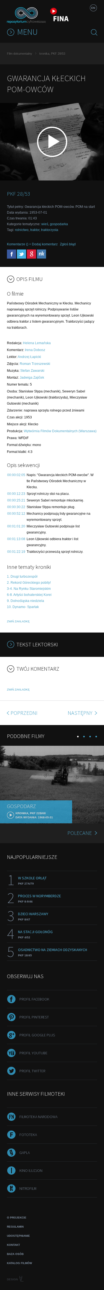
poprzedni (24, 712)
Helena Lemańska (37, 343)
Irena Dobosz (35, 350)
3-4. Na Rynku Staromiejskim (29, 589)
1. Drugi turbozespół (22, 576)
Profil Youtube (33, 1052)
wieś (44, 224)
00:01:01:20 (16, 526)
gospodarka (59, 224)
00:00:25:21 (16, 500)
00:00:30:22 (16, 507)
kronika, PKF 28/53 (52, 53)
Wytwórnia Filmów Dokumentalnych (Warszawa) (60, 431)
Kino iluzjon (30, 1170)
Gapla (24, 1152)
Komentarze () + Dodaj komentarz (32, 244)
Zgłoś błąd (68, 244)
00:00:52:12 (16, 514)
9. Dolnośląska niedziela (25, 601)
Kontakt (13, 1244)
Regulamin (15, 1226)
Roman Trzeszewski (35, 364)
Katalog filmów (19, 1263)
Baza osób (15, 1254)
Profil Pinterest (34, 1017)
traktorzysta (49, 230)
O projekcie (16, 1217)
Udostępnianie (18, 1235)
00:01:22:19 (16, 552)
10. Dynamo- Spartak (23, 607)
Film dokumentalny (19, 53)
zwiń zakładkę (18, 621)
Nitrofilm (27, 1188)
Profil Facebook (34, 999)
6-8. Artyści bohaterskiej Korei (29, 595)
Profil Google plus (37, 1034)
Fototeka (28, 1134)
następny (80, 712)
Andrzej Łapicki (29, 357)
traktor (34, 230)
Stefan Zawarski (32, 371)
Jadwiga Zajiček (32, 377)
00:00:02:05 (16, 475)
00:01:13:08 (16, 539)
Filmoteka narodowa (38, 1116)
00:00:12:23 (16, 494)
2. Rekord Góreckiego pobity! (29, 583)
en (93, 7)
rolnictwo (22, 230)
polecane (79, 832)
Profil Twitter (32, 1070)
